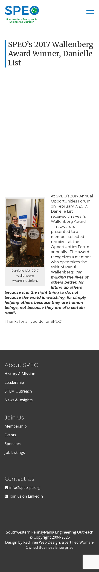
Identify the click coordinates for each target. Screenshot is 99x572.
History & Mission (20, 373)
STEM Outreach (18, 391)
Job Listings (15, 452)
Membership (16, 426)
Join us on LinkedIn (25, 496)
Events (10, 434)
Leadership (14, 382)
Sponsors (13, 443)
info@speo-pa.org (24, 487)
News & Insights (19, 399)
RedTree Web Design (41, 542)
